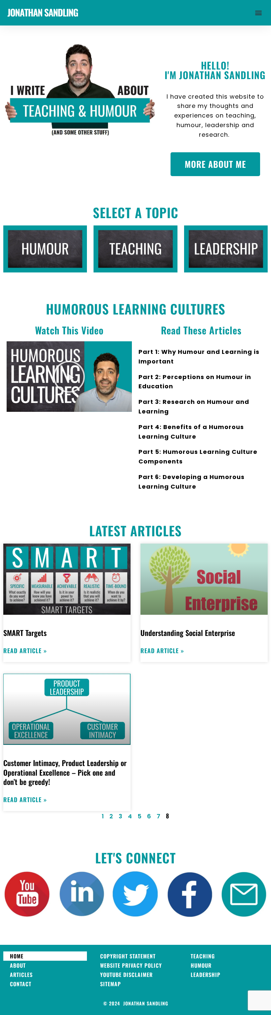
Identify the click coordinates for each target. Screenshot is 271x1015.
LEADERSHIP (205, 975)
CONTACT (20, 984)
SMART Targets (25, 632)
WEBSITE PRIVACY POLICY (131, 965)
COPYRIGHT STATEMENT (128, 956)
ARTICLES (21, 975)
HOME (16, 956)
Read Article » (25, 650)
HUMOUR (201, 965)
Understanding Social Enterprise (187, 632)
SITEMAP (110, 984)
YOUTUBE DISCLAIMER (126, 975)
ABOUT (18, 965)
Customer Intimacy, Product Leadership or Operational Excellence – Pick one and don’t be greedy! (65, 772)
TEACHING (203, 956)
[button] (258, 12)
